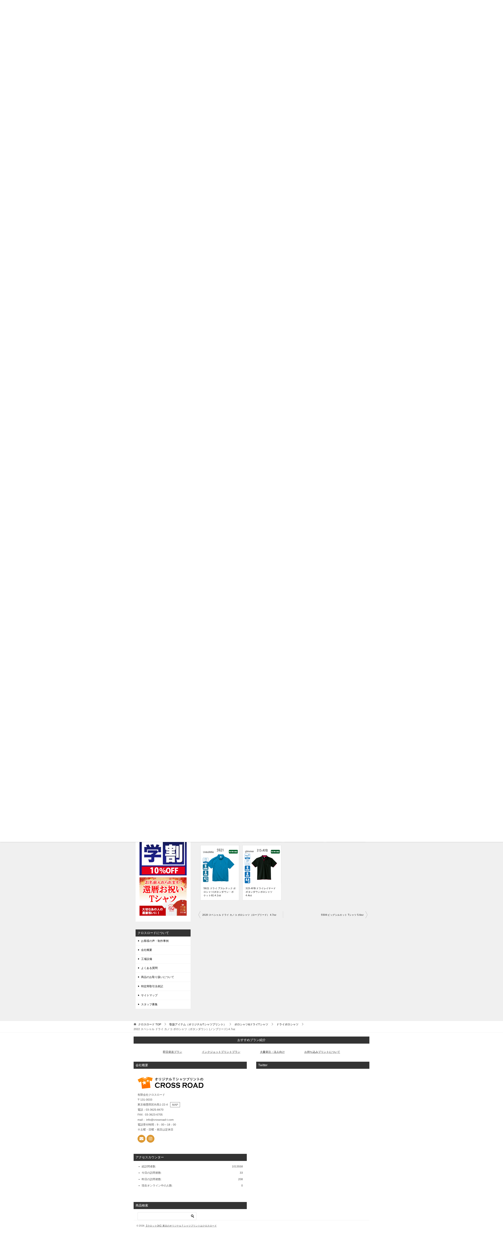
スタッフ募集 (149, 1004)
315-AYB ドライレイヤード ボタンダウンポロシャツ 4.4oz (261, 892)
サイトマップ (149, 995)
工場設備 (146, 958)
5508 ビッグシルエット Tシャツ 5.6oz (342, 915)
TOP (149, 1024)
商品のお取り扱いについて (157, 977)
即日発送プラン (172, 1051)
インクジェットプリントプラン (221, 1051)
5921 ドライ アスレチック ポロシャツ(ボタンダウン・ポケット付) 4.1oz (220, 892)
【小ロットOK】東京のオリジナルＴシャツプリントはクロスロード (181, 1225)
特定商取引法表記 (152, 986)
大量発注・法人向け (272, 1051)
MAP (175, 1104)
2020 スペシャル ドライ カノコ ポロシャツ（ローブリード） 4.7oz (239, 915)
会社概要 (146, 949)
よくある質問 (149, 968)
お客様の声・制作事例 (155, 940)
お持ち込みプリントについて (322, 1051)
